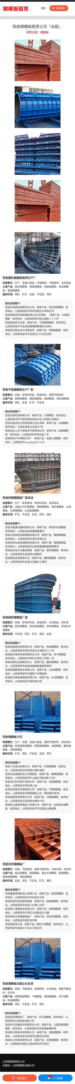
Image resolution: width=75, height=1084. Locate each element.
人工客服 (56, 1077)
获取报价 (61, 8)
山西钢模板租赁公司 (14, 1061)
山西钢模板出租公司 (23, 1065)
